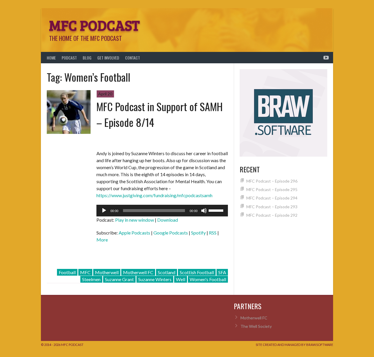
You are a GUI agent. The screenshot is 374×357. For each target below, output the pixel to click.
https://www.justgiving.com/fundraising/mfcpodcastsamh (154, 195)
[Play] (104, 211)
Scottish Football (197, 272)
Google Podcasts (170, 232)
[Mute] (204, 211)
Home (51, 58)
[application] (162, 210)
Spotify (198, 232)
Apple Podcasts (134, 232)
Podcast (69, 58)
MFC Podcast (94, 24)
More (102, 239)
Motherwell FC (138, 272)
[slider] (217, 210)
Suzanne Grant (119, 279)
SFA (222, 272)
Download (167, 220)
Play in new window (134, 220)
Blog (87, 58)
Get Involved (108, 58)
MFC (85, 272)
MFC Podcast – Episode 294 (271, 197)
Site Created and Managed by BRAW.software (294, 344)
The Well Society (256, 326)
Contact (132, 58)
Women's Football (208, 279)
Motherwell (107, 272)
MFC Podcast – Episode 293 (271, 206)
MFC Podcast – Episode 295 (271, 189)
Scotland (166, 272)
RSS (213, 232)
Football (67, 272)
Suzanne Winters (155, 279)
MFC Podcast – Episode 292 (271, 215)
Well (180, 279)
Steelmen (91, 279)
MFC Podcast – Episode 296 (271, 180)
